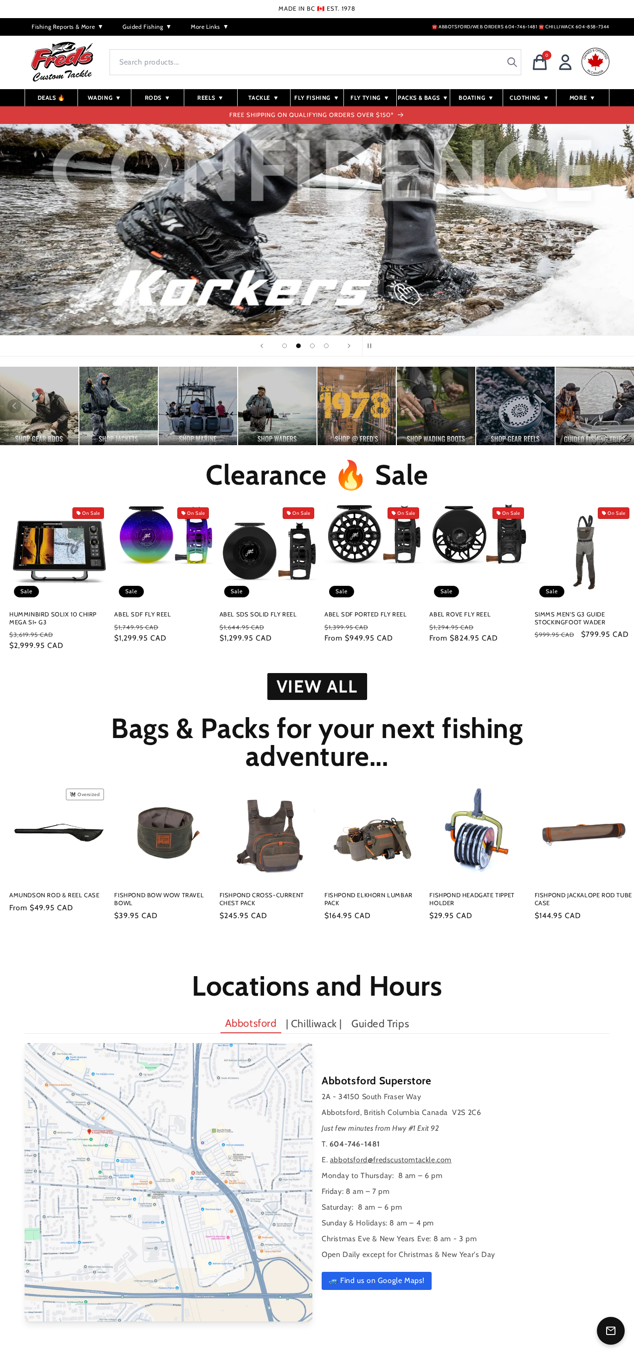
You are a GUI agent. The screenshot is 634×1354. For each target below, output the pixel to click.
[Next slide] (349, 346)
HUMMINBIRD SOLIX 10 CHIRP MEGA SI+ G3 (53, 618)
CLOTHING (530, 97)
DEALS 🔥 (51, 97)
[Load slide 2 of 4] (298, 346)
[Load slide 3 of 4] (312, 346)
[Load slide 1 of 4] (284, 346)
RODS (158, 97)
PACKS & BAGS (423, 97)
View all (317, 686)
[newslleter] (611, 1331)
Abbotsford (251, 1023)
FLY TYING (369, 97)
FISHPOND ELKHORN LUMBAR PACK (368, 899)
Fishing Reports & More (68, 26)
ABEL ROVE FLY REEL (460, 614)
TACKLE (263, 97)
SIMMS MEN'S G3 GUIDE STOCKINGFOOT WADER (570, 618)
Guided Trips (380, 1023)
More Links (210, 26)
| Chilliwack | (314, 1023)
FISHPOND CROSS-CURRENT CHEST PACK (262, 899)
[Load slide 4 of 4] (326, 346)
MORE (582, 97)
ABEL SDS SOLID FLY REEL (258, 614)
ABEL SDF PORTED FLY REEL (365, 614)
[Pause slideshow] (372, 346)
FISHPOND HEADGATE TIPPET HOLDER (471, 899)
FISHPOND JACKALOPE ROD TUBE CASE (583, 899)
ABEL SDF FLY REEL (142, 614)
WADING (105, 97)
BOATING (476, 97)
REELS (210, 97)
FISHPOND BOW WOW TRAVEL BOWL (159, 899)
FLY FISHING (316, 97)
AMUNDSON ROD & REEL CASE (54, 895)
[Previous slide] (262, 346)
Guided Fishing (147, 26)
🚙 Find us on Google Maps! (377, 1280)
